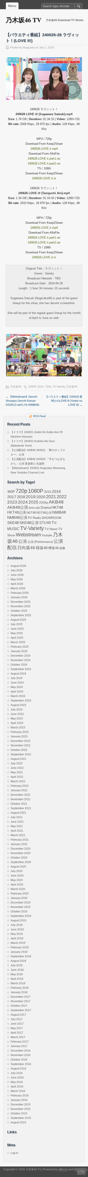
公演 (22, 541)
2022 (62, 496)
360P (11, 491)
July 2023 (17, 709)
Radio (37, 517)
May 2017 (17, 1028)
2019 (31, 496)
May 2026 (17, 579)
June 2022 (17, 767)
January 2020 (19, 898)
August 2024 (18, 673)
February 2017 (20, 1041)
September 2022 (21, 754)
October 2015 (19, 1113)
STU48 (45, 523)
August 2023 (18, 705)
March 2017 (18, 1037)
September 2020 (21, 862)
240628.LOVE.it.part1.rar (44, 158)
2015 (47, 491)
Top (82, 1171)
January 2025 (19, 651)
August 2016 (18, 1068)
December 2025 (20, 601)
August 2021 (18, 812)
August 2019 (18, 920)
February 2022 (20, 785)
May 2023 (17, 718)
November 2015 (20, 1109)
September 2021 (21, 808)
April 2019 (17, 938)
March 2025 (18, 642)
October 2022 (19, 750)
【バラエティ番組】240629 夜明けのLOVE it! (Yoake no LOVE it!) (63, 400)
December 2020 (20, 848)
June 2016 (17, 1077)
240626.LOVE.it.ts (44, 257)
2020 (40, 497)
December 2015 (20, 1104)
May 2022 (17, 772)
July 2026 (17, 570)
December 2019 (20, 902)
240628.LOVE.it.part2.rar (44, 163)
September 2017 (21, 1010)
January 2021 (19, 844)
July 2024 (17, 678)
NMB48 (59, 512)
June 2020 (17, 875)
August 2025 (18, 619)
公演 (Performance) (40, 542)
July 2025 (17, 624)
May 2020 (17, 880)
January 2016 (19, 1100)
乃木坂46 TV (23, 19)
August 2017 (18, 1014)
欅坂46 (53, 548)
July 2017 (17, 1019)
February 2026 (20, 592)
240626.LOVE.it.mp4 (44, 227)
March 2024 (18, 696)
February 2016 (20, 1095)
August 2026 (18, 566)
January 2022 (19, 790)
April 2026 (17, 583)
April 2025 (17, 637)
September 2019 (21, 916)
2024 (40, 386)
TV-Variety (59, 386)
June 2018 (17, 969)
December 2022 (20, 741)
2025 (33, 502)
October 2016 (19, 1059)
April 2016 (17, 1086)
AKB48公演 (17, 507)
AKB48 (56, 501)
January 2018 (19, 992)
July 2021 (17, 817)
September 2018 (21, 956)
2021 (51, 496)
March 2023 (18, 727)
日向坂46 (26, 547)
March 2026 (18, 588)
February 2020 (20, 893)
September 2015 (21, 1118)
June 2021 (17, 821)
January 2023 (19, 736)
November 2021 (20, 799)
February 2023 (20, 732)
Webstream (28, 534)
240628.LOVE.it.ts (44, 178)
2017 (11, 496)
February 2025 (20, 646)
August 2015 (18, 1122)
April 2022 (17, 776)
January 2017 (19, 1046)
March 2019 (18, 943)
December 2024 (20, 655)
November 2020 (20, 853)
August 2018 (18, 960)
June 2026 (17, 574)
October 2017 (19, 1005)
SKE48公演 (29, 523)
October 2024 (19, 664)
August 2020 (18, 866)
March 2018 (18, 983)
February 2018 (20, 987)
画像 (62, 548)
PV (30, 517)
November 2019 (20, 907)
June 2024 (17, 682)
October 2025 (19, 610)
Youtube (47, 535)
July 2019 (17, 925)
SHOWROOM (51, 517)
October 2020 (19, 857)
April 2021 (17, 830)
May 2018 (17, 974)
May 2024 (17, 687)
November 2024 (20, 660)
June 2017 (17, 1023)
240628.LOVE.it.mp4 (44, 148)
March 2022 (18, 781)
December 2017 (20, 996)
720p (48, 386)
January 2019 (19, 951)
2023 (12, 502)
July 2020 (17, 871)
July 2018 (17, 965)
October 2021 (19, 803)
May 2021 (17, 826)
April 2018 (17, 978)
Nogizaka (29, 47)
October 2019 (19, 911)
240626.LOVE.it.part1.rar (44, 237)
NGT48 (31, 512)
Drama (46, 507)
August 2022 (18, 759)
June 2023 (17, 714)
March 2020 (18, 889)
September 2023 (21, 700)
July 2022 (17, 763)
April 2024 (17, 691)
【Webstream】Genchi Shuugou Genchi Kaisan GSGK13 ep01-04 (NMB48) (22, 400)
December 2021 (20, 794)
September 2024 (21, 669)
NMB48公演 (17, 517)
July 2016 (17, 1073)
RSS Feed (39, 416)
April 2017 (17, 1032)
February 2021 (20, 839)
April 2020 (17, 884)
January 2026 (19, 597)
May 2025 (17, 633)
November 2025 (20, 606)
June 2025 (17, 628)
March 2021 (18, 835)
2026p (43, 502)
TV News (51, 529)
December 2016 (20, 1050)
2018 (21, 497)
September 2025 (21, 615)
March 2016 (18, 1091)
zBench (63, 1169)
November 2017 (20, 1001)
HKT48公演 (16, 512)
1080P (32, 386)
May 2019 (17, 934)
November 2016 (20, 1055)
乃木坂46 (15, 386)
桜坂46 (42, 548)
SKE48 (13, 522)
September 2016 (21, 1064)
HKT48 (57, 507)
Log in (14, 1153)
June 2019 (17, 929)
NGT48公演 (44, 512)
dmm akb (34, 507)
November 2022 (20, 745)
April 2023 (17, 723)
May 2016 (17, 1082)
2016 (56, 491)
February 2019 (20, 947)
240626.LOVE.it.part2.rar (44, 242)
